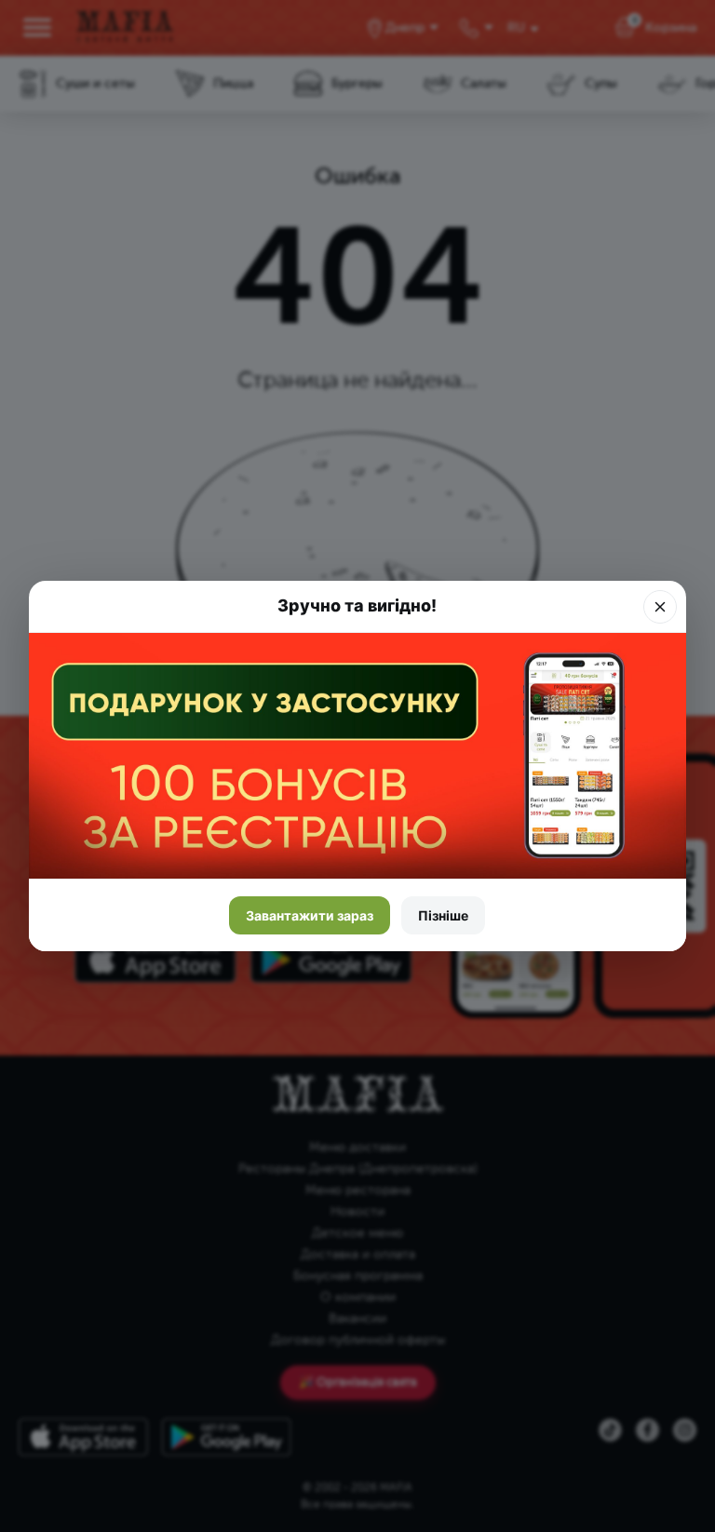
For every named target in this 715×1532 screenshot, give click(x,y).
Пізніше (443, 915)
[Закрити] (660, 607)
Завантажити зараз (309, 915)
